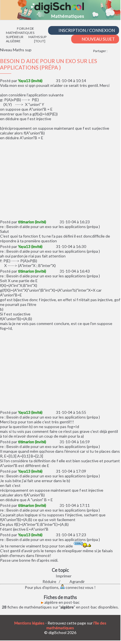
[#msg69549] (45, 471)
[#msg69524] (45, 412)
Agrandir (77, 581)
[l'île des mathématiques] (60, 10)
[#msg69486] (49, 221)
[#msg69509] (49, 271)
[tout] (39, 41)
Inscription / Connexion (86, 30)
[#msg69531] (49, 441)
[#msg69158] (45, 80)
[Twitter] (117, 51)
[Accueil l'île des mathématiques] (9, 28)
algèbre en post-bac (62, 602)
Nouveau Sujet (98, 38)
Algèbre (13, 41)
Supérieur (14, 37)
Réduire (49, 581)
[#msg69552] (49, 505)
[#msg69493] (45, 246)
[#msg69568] (45, 534)
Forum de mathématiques (20, 30)
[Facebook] (111, 51)
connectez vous (79, 587)
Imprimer (63, 575)
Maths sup (37, 37)
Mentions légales (29, 623)
